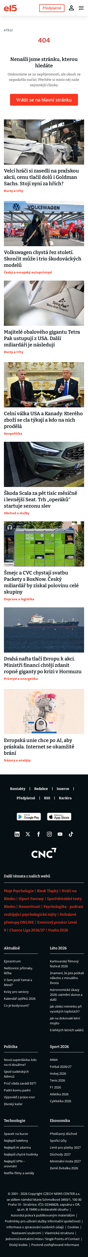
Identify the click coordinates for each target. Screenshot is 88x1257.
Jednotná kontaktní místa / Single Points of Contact (43, 1239)
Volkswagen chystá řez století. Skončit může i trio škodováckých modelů (42, 258)
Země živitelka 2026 (64, 1168)
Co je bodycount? (16, 1005)
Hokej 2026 (58, 1073)
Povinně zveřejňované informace (55, 1245)
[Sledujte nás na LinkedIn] (17, 834)
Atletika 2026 (59, 1094)
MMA (54, 1059)
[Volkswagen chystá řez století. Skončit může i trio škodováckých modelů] (44, 223)
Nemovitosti (29, 906)
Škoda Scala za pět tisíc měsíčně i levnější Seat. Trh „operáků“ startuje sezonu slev (40, 499)
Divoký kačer (13, 1104)
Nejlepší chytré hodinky (21, 1154)
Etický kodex (18, 1245)
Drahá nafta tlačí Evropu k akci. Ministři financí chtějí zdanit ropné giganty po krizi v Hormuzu (43, 665)
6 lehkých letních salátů (67, 1030)
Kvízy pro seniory (16, 991)
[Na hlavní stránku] (10, 8)
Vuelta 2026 (58, 930)
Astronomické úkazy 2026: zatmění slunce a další (66, 994)
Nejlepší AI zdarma (17, 1147)
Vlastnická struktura (59, 1233)
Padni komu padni (17, 1090)
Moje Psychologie (19, 891)
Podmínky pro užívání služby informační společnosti (42, 1221)
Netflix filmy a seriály (19, 1173)
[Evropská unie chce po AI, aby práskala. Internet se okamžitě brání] (44, 711)
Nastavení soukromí (26, 1233)
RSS (47, 798)
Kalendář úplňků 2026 (19, 998)
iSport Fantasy (31, 899)
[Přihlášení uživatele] (71, 8)
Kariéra (65, 798)
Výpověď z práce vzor (19, 1097)
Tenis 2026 (57, 1080)
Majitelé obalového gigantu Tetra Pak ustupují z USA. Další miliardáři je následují (42, 338)
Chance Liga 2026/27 (27, 930)
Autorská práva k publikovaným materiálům (43, 1215)
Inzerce (63, 789)
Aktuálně (12, 948)
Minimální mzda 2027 (65, 1161)
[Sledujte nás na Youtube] (60, 834)
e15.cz (8, 30)
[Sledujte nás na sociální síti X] (28, 834)
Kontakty (17, 789)
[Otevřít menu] (81, 8)
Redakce (41, 789)
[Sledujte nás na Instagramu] (49, 834)
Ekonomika (60, 1120)
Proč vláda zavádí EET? (20, 1083)
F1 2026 (55, 1087)
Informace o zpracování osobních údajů (35, 1227)
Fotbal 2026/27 (60, 1066)
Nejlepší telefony (16, 1140)
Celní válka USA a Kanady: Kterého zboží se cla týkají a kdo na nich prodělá (43, 420)
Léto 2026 (58, 948)
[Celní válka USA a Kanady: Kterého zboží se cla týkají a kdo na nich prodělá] (44, 384)
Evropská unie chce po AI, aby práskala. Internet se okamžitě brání (39, 746)
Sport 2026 (59, 1046)
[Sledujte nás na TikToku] (71, 834)
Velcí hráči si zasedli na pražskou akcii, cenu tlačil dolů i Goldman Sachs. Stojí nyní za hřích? (41, 177)
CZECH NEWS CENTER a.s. (61, 1193)
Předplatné (26, 798)
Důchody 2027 (60, 1154)
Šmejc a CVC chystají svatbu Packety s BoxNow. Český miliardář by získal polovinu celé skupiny (41, 582)
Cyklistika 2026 (60, 1101)
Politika (10, 1046)
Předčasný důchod (63, 1133)
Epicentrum (12, 961)
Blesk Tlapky (47, 891)
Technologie (14, 1120)
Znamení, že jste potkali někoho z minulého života (67, 978)
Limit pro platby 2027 (65, 1147)
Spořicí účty (58, 1140)
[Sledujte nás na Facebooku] (39, 834)
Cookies (73, 1227)
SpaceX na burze (16, 1133)
